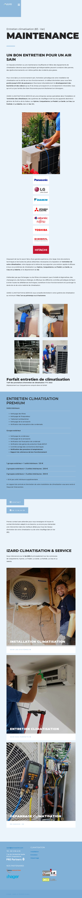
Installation (34, 852)
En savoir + (16, 824)
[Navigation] (19, 5)
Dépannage (34, 858)
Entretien (34, 855)
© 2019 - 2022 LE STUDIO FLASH (18, 894)
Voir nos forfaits (19, 737)
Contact (16, 502)
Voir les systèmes (19, 649)
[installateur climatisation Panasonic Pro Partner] (17, 859)
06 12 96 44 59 (18, 510)
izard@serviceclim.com (14, 848)
